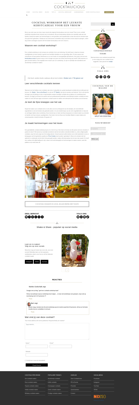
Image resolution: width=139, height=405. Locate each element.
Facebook (96, 378)
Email (52, 343)
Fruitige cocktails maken (55, 393)
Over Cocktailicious (93, 12)
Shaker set (67, 78)
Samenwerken (78, 12)
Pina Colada (52, 136)
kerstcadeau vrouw (30, 58)
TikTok (37, 261)
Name (28, 343)
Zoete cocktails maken (54, 389)
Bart (32, 303)
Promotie (73, 386)
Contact (73, 393)
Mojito (34, 92)
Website (28, 351)
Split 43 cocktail (103, 116)
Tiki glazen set (78, 78)
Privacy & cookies (99, 400)
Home (28, 12)
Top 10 (54, 12)
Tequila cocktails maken (32, 386)
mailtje (111, 61)
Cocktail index (37, 12)
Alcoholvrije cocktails (54, 378)
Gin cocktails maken (30, 378)
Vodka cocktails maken (31, 389)
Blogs (47, 12)
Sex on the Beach (42, 92)
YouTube (44, 261)
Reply (30, 298)
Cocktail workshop (65, 12)
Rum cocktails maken (31, 382)
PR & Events (74, 382)
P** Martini (57, 92)
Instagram (29, 261)
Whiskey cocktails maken (32, 393)
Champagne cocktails (54, 386)
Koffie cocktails (52, 382)
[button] (27, 15)
